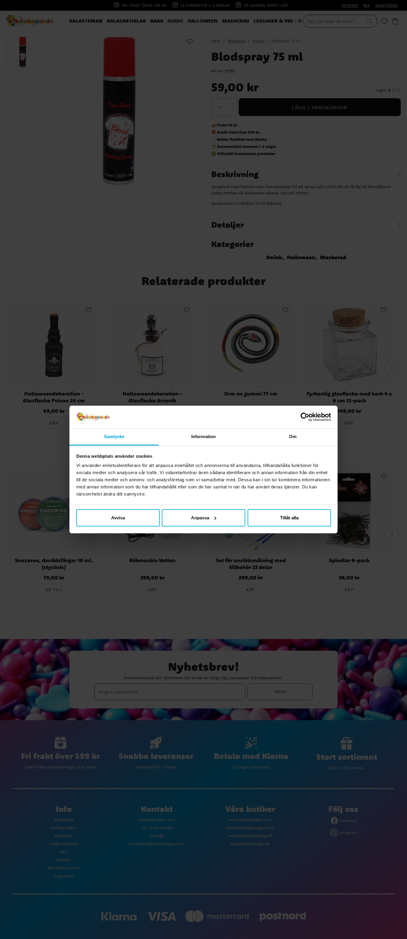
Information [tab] (203, 436)
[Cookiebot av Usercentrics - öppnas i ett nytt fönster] (305, 417)
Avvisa (118, 517)
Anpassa (200, 517)
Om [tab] (292, 436)
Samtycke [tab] (114, 436)
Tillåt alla (289, 517)
